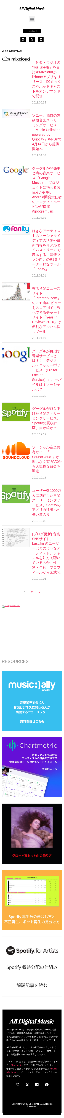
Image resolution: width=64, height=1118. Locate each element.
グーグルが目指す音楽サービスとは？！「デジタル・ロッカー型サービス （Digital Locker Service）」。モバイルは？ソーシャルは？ (47, 370)
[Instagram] (23, 39)
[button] (32, 19)
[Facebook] (46, 1084)
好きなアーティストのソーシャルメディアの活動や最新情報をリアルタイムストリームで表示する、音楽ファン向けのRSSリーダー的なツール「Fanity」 (46, 250)
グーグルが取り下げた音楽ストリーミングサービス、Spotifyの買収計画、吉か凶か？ (46, 418)
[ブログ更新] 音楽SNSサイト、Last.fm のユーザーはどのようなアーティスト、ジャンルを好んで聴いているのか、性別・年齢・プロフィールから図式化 (46, 553)
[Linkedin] (41, 39)
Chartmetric (16, 1065)
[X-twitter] (32, 39)
